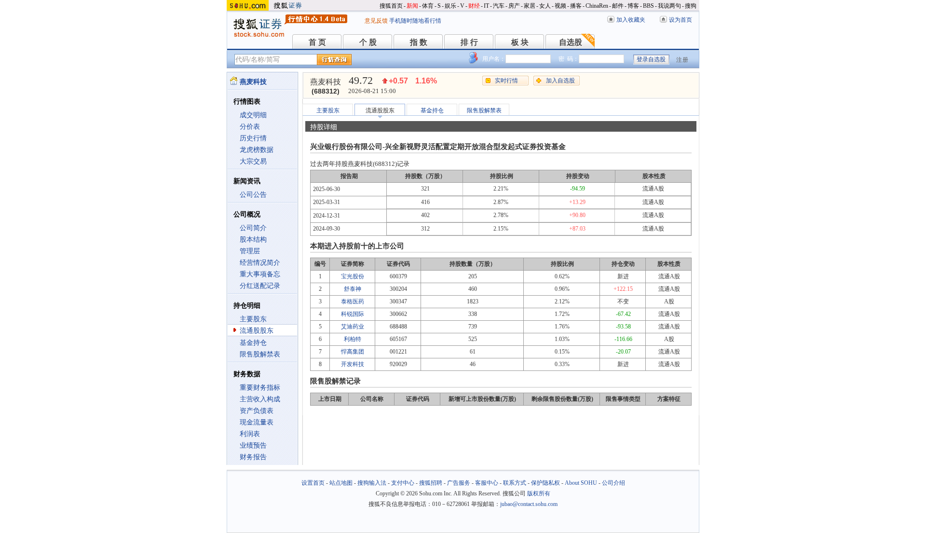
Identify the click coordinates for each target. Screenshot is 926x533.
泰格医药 (352, 301)
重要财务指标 (260, 387)
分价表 (250, 126)
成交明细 (253, 115)
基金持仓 (253, 342)
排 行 (469, 42)
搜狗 (690, 5)
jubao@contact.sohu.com (529, 504)
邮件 (618, 5)
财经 (474, 5)
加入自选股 (560, 80)
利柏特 (352, 339)
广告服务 (458, 482)
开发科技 (352, 364)
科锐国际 (352, 314)
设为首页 (680, 19)
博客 (633, 5)
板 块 (520, 42)
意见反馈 (376, 20)
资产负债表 (256, 410)
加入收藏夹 (630, 19)
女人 (545, 5)
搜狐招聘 (430, 482)
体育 (428, 5)
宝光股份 (352, 276)
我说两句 (669, 5)
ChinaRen (597, 5)
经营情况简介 (260, 262)
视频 (560, 5)
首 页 (317, 42)
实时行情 (506, 80)
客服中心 (486, 482)
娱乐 (450, 5)
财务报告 (253, 457)
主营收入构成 (260, 399)
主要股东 (253, 319)
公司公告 (253, 194)
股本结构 (253, 239)
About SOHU (581, 482)
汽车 (498, 5)
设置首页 (313, 482)
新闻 (412, 5)
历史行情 (253, 138)
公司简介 (253, 228)
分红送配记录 (260, 285)
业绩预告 (253, 445)
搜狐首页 (391, 5)
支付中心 (402, 482)
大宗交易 (253, 161)
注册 (682, 59)
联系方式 (514, 482)
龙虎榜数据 (256, 149)
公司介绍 (613, 482)
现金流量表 (256, 422)
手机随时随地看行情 (415, 20)
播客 (576, 5)
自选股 (570, 42)
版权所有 (538, 493)
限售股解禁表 (260, 354)
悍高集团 (352, 351)
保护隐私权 (545, 482)
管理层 (250, 251)
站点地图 (341, 482)
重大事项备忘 (260, 274)
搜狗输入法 (371, 482)
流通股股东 (256, 330)
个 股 (368, 42)
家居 (529, 5)
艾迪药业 (352, 326)
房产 (514, 5)
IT (486, 5)
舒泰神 (352, 289)
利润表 (250, 433)
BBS (648, 5)
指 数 (418, 42)
